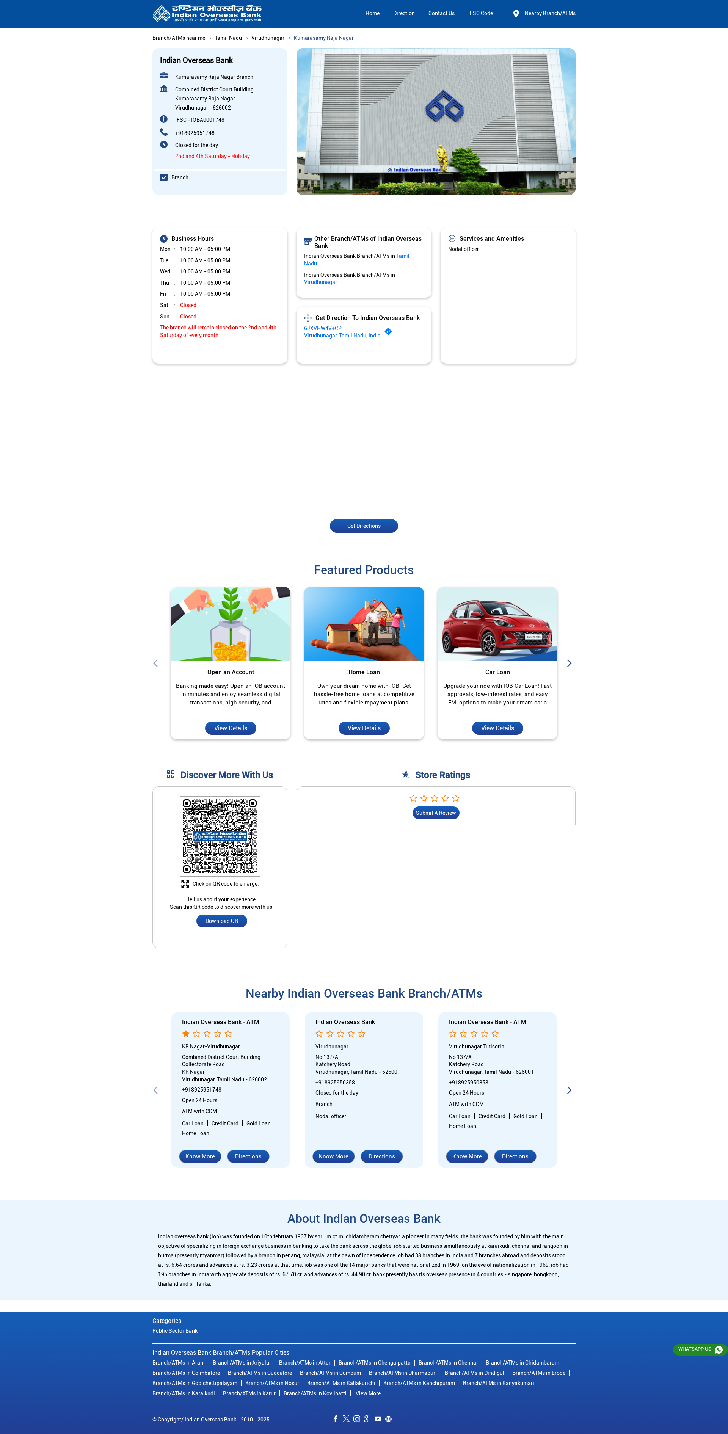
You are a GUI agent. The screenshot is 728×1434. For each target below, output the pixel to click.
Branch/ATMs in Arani (178, 1363)
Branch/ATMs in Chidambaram (522, 1363)
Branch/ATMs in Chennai (448, 1363)
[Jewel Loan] (497, 624)
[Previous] (157, 663)
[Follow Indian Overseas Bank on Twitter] (348, 1420)
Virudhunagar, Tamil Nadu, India (342, 336)
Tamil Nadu (228, 38)
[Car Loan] (364, 624)
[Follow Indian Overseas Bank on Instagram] (358, 1420)
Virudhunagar (267, 38)
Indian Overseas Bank (345, 1022)
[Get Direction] (390, 333)
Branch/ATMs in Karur (249, 1393)
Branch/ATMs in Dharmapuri (403, 1373)
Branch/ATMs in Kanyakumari (498, 1383)
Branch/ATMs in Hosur (272, 1383)
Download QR (222, 921)
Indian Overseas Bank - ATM (220, 1022)
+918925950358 (335, 1082)
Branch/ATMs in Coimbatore (186, 1373)
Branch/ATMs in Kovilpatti (315, 1393)
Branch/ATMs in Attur (305, 1363)
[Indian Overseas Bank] (207, 13)
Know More (200, 1156)
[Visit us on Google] (369, 1420)
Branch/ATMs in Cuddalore (260, 1373)
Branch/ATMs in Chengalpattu (375, 1363)
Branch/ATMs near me (178, 38)
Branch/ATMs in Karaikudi (183, 1393)
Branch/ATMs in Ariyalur (242, 1363)
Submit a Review (436, 813)
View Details (230, 728)
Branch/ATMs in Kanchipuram (419, 1383)
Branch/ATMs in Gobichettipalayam (194, 1383)
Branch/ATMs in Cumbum (330, 1373)
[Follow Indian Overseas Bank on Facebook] (337, 1420)
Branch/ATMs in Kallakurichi (341, 1383)
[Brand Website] (390, 1420)
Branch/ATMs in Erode (538, 1373)
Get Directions (364, 525)
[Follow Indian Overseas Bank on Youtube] (380, 1420)
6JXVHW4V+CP (323, 328)
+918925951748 (195, 133)
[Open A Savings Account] (230, 624)
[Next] (571, 663)
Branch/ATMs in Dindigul (474, 1373)
